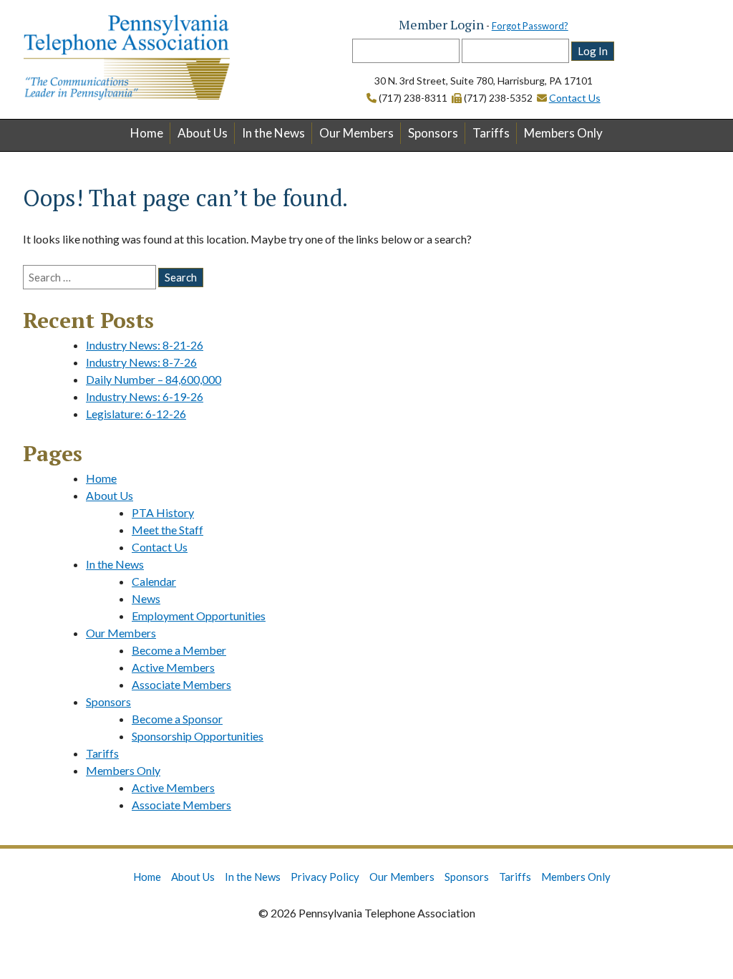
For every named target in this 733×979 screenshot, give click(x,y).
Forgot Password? (530, 26)
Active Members (173, 667)
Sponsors (433, 132)
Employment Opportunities (199, 615)
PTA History (163, 512)
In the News (273, 132)
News (146, 598)
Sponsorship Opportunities (197, 736)
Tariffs (491, 132)
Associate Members (181, 684)
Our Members (356, 132)
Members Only (563, 132)
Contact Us (575, 98)
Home (146, 132)
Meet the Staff (167, 529)
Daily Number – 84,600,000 (153, 379)
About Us (203, 132)
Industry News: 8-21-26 (144, 345)
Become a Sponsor (177, 718)
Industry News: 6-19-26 (144, 396)
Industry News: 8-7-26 (141, 362)
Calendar (154, 581)
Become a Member (179, 650)
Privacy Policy (325, 876)
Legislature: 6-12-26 (136, 413)
